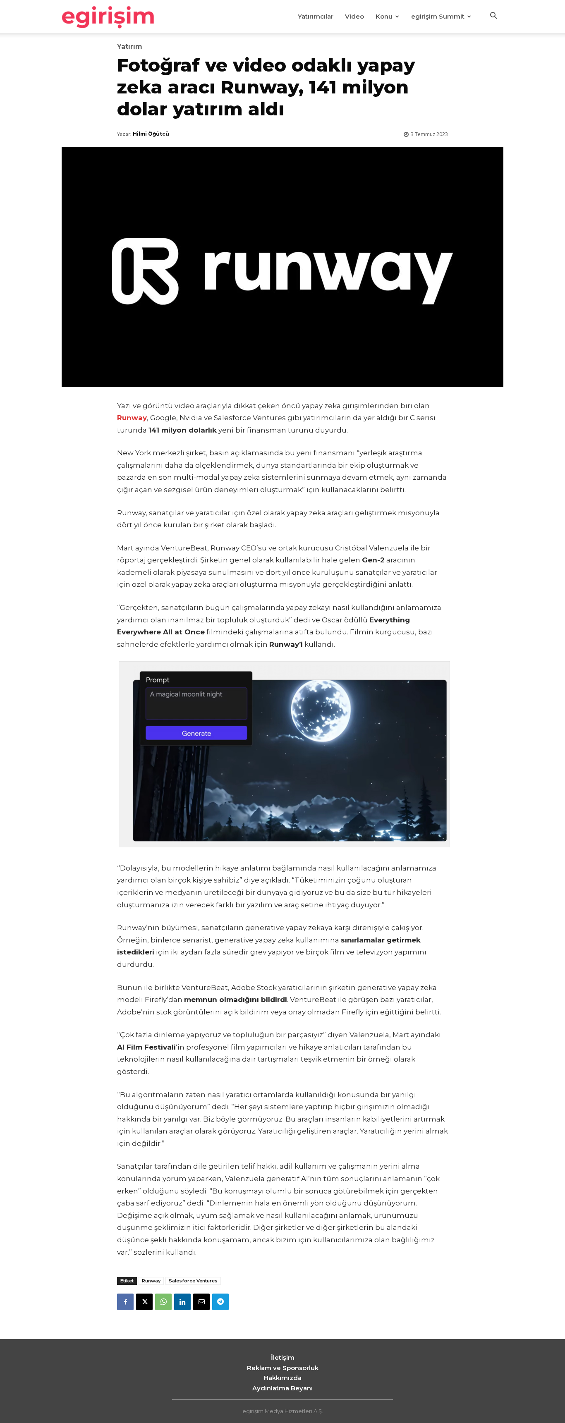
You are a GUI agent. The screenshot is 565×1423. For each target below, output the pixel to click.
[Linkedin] (182, 1302)
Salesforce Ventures (193, 1281)
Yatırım (129, 46)
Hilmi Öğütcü (151, 134)
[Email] (201, 1302)
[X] (144, 1302)
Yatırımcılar (315, 16)
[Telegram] (220, 1302)
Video (354, 16)
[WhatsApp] (163, 1302)
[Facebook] (125, 1302)
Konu (384, 16)
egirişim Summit (437, 16)
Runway (151, 1281)
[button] (493, 17)
